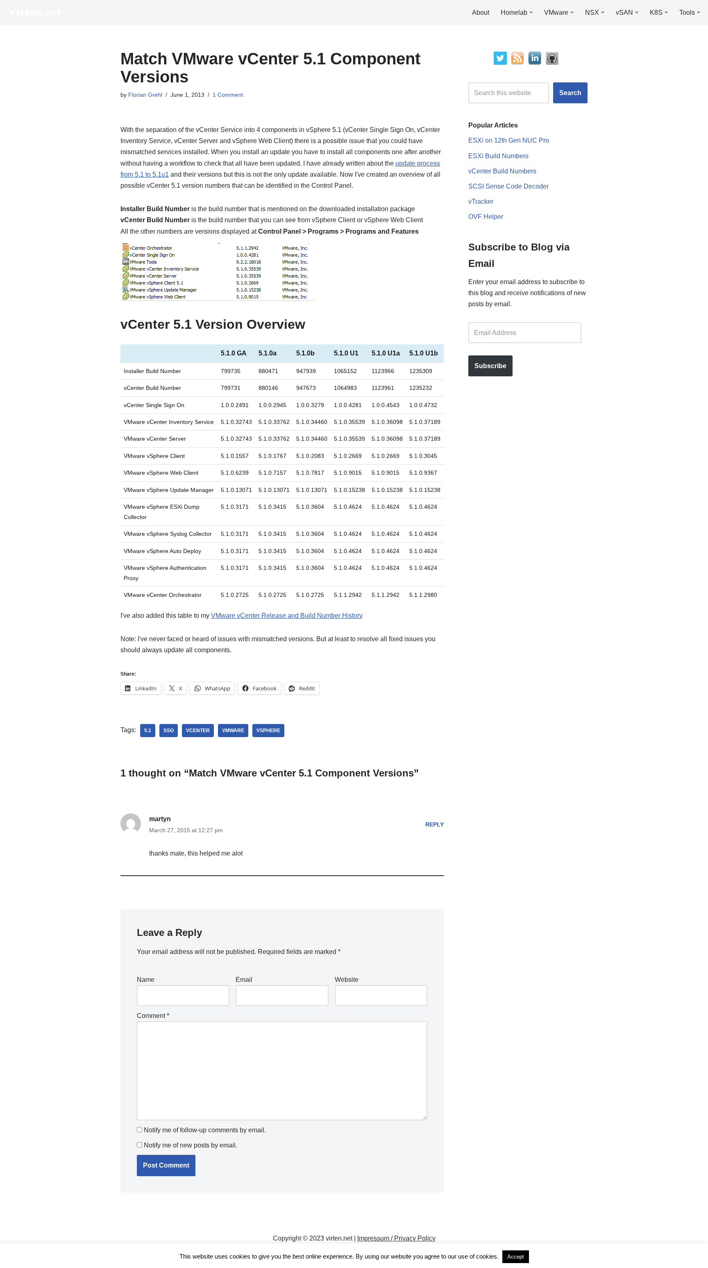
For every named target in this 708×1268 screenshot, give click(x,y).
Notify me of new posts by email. (190, 1145)
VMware (233, 730)
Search (570, 92)
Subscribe (490, 365)
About (480, 12)
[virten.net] (35, 12)
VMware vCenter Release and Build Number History (287, 615)
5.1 (147, 730)
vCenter (198, 730)
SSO (168, 730)
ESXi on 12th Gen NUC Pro (508, 140)
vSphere (268, 730)
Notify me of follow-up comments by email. (205, 1130)
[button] (531, 12)
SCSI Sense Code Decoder (508, 186)
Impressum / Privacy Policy (396, 1238)
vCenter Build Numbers (502, 171)
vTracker (480, 201)
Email (244, 979)
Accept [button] (515, 1257)
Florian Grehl (145, 94)
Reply (434, 824)
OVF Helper (485, 216)
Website (347, 979)
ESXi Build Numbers (498, 156)
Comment (153, 1015)
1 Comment (228, 94)
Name (145, 979)
